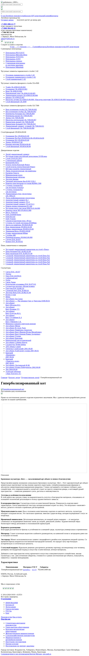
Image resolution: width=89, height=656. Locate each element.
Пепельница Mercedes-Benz (16, 55)
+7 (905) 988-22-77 (8, 24)
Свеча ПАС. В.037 (13, 272)
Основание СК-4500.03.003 (16, 89)
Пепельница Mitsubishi (14, 67)
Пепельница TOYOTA (15, 57)
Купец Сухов (11, 295)
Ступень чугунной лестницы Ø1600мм (21, 223)
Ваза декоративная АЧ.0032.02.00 (19, 227)
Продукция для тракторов (16, 642)
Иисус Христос (12, 212)
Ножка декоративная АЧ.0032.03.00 (20, 229)
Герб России (10, 217)
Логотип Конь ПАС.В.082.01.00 (18, 293)
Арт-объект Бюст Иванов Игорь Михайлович (24, 332)
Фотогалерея (11, 607)
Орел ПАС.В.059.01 (13, 276)
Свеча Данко (11, 282)
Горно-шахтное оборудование (17, 627)
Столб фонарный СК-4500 (16, 102)
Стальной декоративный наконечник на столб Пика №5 (28, 264)
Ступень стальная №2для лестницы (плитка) (15, 186)
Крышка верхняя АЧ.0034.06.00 (18, 144)
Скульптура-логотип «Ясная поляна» (20, 286)
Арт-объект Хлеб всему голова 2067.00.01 (22, 351)
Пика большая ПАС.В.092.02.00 (18, 251)
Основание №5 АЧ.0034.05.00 (17, 140)
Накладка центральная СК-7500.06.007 (21, 120)
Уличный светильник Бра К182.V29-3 (20, 181)
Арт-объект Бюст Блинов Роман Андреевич (23, 334)
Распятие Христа (12, 173)
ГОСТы (9, 611)
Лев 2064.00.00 (11, 369)
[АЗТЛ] (2, 2)
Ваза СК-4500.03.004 (14, 91)
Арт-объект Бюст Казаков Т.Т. (13, 308)
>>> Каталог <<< (23, 47)
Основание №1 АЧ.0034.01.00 (17, 136)
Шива (8, 297)
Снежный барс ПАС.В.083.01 (17, 290)
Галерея (47, 16)
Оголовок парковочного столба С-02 (20, 75)
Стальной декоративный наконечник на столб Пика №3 (28, 260)
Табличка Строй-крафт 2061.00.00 (19, 349)
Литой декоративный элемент (17, 154)
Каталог (28, 16)
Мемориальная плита (14, 175)
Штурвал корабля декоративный (18, 169)
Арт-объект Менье (13, 326)
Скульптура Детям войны (16, 344)
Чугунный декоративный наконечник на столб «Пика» (27, 249)
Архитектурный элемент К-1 (17, 200)
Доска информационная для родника (20, 198)
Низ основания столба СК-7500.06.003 (21, 112)
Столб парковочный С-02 (16, 79)
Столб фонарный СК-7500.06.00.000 (20, 128)
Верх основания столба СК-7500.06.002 (21, 109)
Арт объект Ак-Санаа (14, 299)
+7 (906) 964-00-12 (8, 28)
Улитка (8, 274)
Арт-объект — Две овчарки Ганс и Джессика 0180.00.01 (28, 301)
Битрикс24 (10, 605)
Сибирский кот (12, 278)
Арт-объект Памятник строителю (19, 330)
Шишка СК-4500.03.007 (15, 97)
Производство (6, 617)
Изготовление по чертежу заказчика (20, 646)
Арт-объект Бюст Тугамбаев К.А (14, 316)
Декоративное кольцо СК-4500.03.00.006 (22, 95)
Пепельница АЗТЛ (13, 59)
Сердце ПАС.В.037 (13, 239)
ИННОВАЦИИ (12, 603)
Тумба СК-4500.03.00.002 (16, 87)
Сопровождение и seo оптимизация (26, 654)
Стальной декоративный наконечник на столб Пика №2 (28, 258)
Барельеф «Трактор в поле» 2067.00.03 (12, 361)
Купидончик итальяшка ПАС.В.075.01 (21, 284)
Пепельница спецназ (14, 61)
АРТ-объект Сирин (13, 347)
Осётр (8, 280)
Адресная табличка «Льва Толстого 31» (13, 373)
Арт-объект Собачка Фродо (16, 342)
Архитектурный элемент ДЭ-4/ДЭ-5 (20, 204)
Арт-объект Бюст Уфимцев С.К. (13, 321)
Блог (7, 613)
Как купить (17, 617)
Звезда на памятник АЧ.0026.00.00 (19, 225)
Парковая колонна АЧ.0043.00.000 (19, 237)
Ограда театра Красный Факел (18, 165)
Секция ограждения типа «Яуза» (19, 221)
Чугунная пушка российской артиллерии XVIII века (26, 156)
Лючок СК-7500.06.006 (15, 118)
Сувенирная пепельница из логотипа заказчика (15, 64)
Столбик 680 (11, 235)
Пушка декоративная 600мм (17, 233)
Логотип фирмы (12, 179)
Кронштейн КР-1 (12, 163)
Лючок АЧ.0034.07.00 (14, 142)
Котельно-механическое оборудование (15, 630)
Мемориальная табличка (15, 177)
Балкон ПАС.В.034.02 (14, 242)
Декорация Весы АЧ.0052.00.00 (18, 231)
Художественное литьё (30, 378)
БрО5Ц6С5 (26, 570)
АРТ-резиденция (37, 16)
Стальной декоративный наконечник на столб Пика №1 (28, 256)
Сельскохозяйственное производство (20, 635)
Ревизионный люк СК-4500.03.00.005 (20, 93)
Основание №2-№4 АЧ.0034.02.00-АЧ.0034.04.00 (25, 138)
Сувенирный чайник (14, 160)
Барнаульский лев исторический (18, 340)
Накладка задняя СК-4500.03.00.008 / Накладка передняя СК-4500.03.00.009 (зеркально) (40, 100)
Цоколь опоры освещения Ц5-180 (19, 206)
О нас (3, 16)
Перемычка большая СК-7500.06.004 (20, 114)
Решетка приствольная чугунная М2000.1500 (23, 183)
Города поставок (12, 609)
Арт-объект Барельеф (14, 338)
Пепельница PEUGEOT (15, 53)
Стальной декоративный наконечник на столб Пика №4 (28, 262)
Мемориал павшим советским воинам (21, 324)
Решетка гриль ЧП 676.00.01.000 (18, 210)
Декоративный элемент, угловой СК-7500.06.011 (25, 126)
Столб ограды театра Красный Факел (20, 167)
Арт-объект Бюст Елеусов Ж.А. (13, 312)
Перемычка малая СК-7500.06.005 (19, 116)
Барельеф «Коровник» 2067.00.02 (10, 355)
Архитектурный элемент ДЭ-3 (18, 202)
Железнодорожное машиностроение (20, 633)
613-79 (34, 570)
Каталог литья (14, 378)
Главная (4, 378)
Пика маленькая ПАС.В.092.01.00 (19, 254)
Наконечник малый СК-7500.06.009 (20, 122)
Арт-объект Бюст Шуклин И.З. (13, 304)
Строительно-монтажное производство (15, 624)
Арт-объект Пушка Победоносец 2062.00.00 (23, 367)
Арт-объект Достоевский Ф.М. (18, 365)
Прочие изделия (12, 644)
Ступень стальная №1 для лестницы (14, 191)
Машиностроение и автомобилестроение (14, 639)
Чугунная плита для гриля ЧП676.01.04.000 (23, 208)
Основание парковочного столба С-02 (21, 77)
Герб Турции (11, 219)
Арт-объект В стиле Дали (16, 328)
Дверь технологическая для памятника (21, 171)
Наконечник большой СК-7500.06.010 (21, 124)
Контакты (54, 16)
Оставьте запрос (7, 20)
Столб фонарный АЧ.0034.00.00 (18, 146)
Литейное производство (15, 16)
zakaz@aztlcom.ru (7, 39)
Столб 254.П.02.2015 (14, 158)
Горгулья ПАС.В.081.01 (15, 288)
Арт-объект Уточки (13, 336)
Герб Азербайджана (13, 215)
